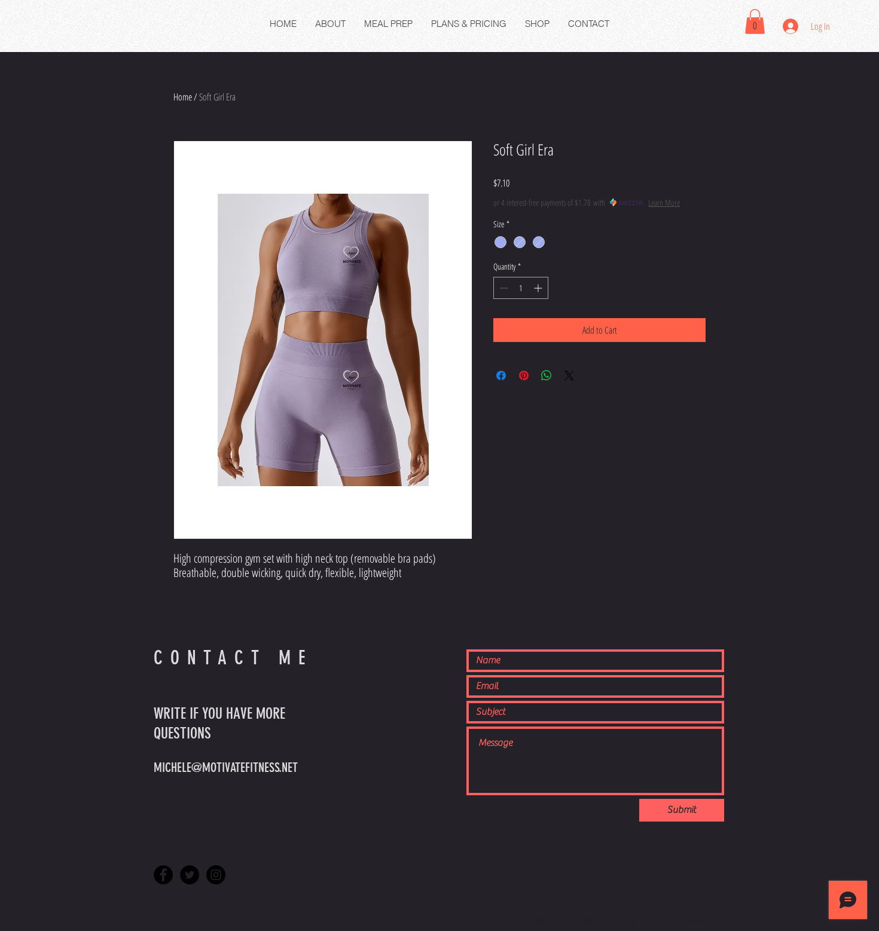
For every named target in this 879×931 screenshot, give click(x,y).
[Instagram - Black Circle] (215, 874)
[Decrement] (502, 287)
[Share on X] (569, 375)
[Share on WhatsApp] (546, 375)
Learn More (664, 202)
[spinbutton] (521, 287)
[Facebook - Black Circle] (163, 874)
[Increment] (539, 287)
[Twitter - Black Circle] (189, 874)
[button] (754, 21)
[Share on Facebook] (501, 375)
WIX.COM (713, 919)
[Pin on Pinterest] (524, 375)
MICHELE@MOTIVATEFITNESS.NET (226, 767)
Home (182, 96)
